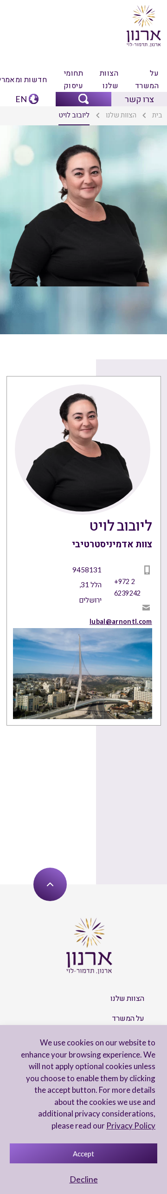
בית (157, 114)
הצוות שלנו (109, 79)
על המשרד (147, 79)
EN (21, 99)
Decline (84, 1179)
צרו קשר (139, 99)
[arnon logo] (144, 25)
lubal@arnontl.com (121, 621)
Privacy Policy (130, 1125)
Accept (83, 1153)
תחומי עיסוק (73, 79)
